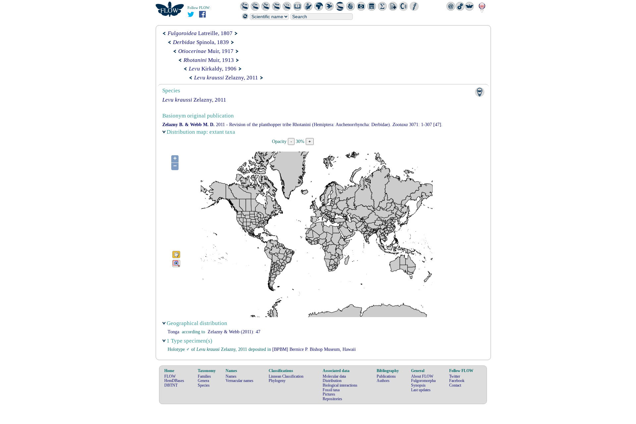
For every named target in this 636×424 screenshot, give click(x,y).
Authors (383, 380)
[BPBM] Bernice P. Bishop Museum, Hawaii (314, 349)
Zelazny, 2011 (226, 77)
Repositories (332, 399)
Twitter (454, 376)
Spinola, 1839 (201, 42)
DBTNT (171, 385)
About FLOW (422, 376)
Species (204, 385)
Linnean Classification (286, 376)
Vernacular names (239, 380)
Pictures (329, 394)
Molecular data (334, 376)
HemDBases (174, 380)
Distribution (332, 380)
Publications (386, 376)
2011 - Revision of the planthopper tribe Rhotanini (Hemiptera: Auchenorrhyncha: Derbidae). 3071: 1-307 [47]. (302, 124)
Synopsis (418, 385)
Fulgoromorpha (423, 380)
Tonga (173, 331)
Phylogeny (277, 380)
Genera (203, 380)
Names (231, 376)
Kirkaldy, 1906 (213, 69)
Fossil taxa (331, 390)
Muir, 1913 (209, 60)
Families (204, 376)
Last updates (421, 390)
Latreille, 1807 (200, 33)
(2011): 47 (234, 331)
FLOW (170, 376)
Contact (455, 385)
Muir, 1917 (206, 51)
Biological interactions (340, 385)
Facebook (456, 380)
